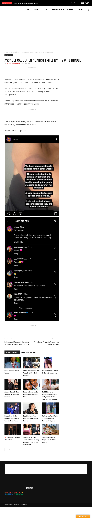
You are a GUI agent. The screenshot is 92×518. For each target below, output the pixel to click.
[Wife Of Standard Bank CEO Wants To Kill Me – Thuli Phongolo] (31, 362)
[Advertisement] (46, 29)
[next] (50, 3)
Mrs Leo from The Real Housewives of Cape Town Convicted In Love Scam (11, 418)
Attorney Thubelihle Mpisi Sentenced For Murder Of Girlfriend (11, 394)
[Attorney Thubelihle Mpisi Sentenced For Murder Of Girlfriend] (12, 384)
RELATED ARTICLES (12, 352)
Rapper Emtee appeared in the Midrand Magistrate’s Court (30, 394)
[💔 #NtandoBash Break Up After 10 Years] (12, 429)
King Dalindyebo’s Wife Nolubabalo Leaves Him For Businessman (30, 418)
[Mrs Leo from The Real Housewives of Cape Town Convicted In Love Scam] (12, 408)
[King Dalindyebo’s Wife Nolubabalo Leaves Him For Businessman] (31, 408)
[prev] (47, 3)
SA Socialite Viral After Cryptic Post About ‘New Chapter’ (49, 439)
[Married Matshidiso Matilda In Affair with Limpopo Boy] (50, 362)
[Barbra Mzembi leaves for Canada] (12, 362)
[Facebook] (71, 3)
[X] (74, 3)
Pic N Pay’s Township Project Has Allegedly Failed (46, 343)
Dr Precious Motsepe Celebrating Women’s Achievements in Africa (16, 343)
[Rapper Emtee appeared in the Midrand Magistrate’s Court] (31, 384)
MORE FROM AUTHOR (28, 352)
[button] (88, 10)
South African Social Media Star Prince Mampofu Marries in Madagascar (50, 418)
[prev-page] (5, 449)
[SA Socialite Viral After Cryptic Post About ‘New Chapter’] (50, 429)
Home (6, 52)
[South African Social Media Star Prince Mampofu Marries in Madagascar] (50, 408)
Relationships (15, 52)
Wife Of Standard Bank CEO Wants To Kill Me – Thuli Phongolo (31, 372)
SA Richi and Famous (13, 63)
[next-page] (9, 449)
